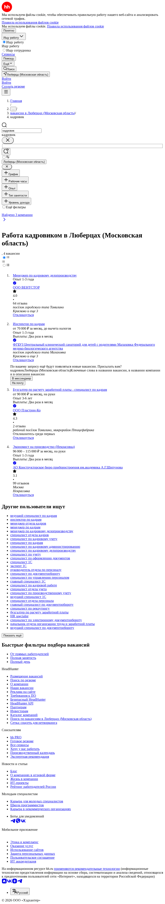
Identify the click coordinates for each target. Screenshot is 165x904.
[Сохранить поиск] (6, 151)
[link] (9, 69)
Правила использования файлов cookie (75, 26)
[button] (6, 79)
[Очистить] (8, 140)
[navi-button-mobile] (6, 92)
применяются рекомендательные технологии (87, 869)
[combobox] (21, 130)
